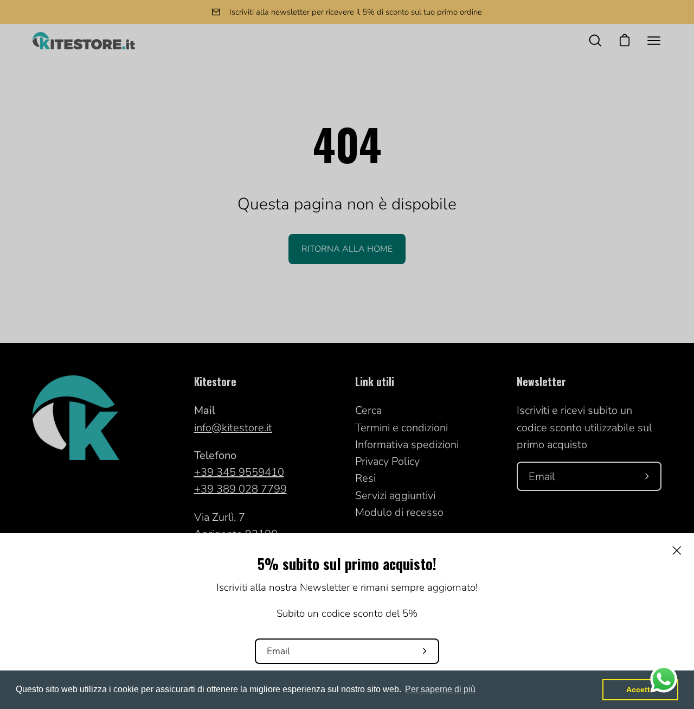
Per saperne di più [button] (440, 689)
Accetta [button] (640, 689)
